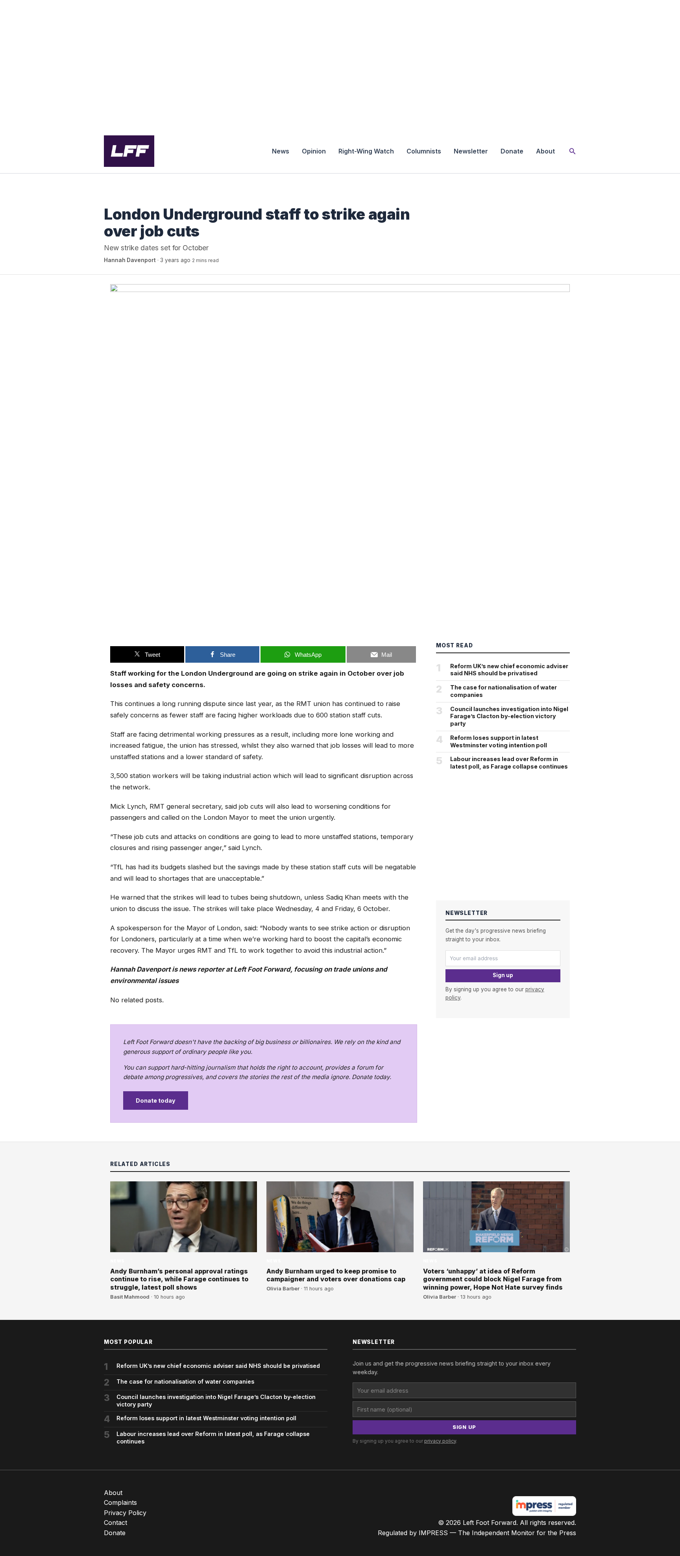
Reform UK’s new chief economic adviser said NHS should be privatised (509, 670)
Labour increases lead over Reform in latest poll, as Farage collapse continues (509, 763)
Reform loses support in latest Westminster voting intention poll (498, 741)
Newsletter (471, 151)
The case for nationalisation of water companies (503, 691)
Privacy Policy (125, 1513)
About (545, 151)
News (280, 151)
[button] (572, 151)
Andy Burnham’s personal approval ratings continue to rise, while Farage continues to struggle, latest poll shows (179, 1279)
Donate (512, 151)
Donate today (156, 1100)
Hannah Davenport (130, 260)
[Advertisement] (340, 64)
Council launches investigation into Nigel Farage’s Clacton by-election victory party (509, 716)
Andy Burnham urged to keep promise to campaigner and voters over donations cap (335, 1275)
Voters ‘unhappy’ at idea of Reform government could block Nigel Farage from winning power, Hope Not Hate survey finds (493, 1279)
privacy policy (440, 1441)
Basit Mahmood (130, 1297)
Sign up (503, 975)
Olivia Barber (282, 1289)
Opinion (314, 151)
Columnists (424, 151)
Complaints (120, 1502)
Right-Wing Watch (366, 151)
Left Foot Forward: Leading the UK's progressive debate (129, 151)
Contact (115, 1522)
